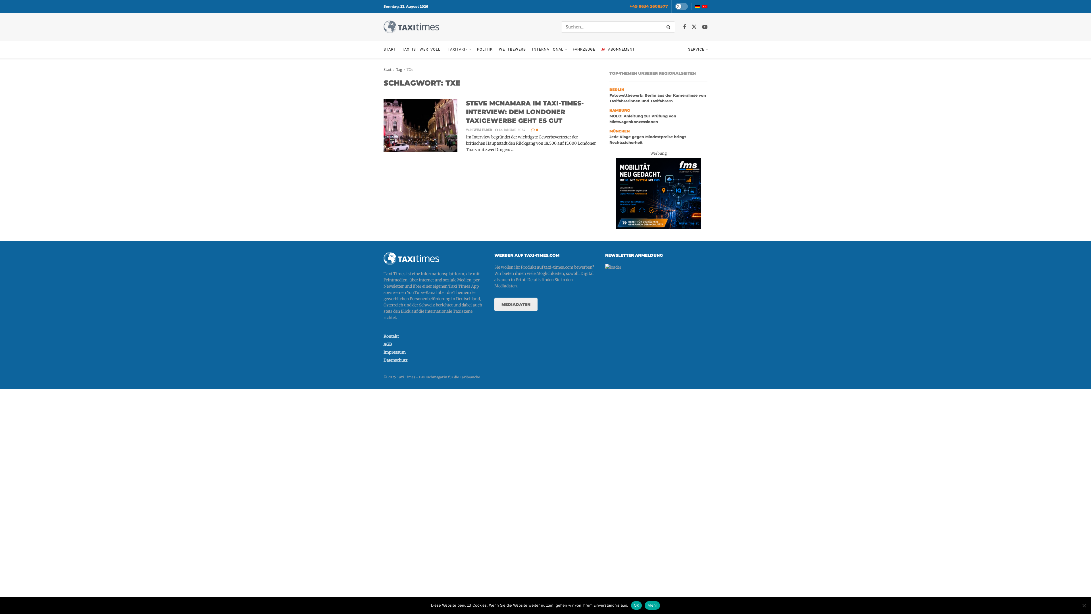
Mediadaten (515, 304)
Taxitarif (458, 49)
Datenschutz (396, 360)
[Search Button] (669, 27)
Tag (399, 69)
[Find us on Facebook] (684, 27)
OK (636, 605)
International (547, 49)
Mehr (652, 605)
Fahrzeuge (584, 49)
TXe (410, 69)
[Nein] (1084, 605)
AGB (388, 344)
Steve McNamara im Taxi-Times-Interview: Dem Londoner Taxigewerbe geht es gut (525, 112)
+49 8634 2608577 (649, 6)
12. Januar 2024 (511, 130)
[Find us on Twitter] (694, 27)
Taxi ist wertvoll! (422, 49)
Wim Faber (483, 130)
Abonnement (621, 49)
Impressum (395, 352)
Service (696, 49)
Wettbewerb (512, 49)
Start (390, 49)
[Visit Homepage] (411, 26)
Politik (485, 49)
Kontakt (391, 336)
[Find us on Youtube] (704, 27)
